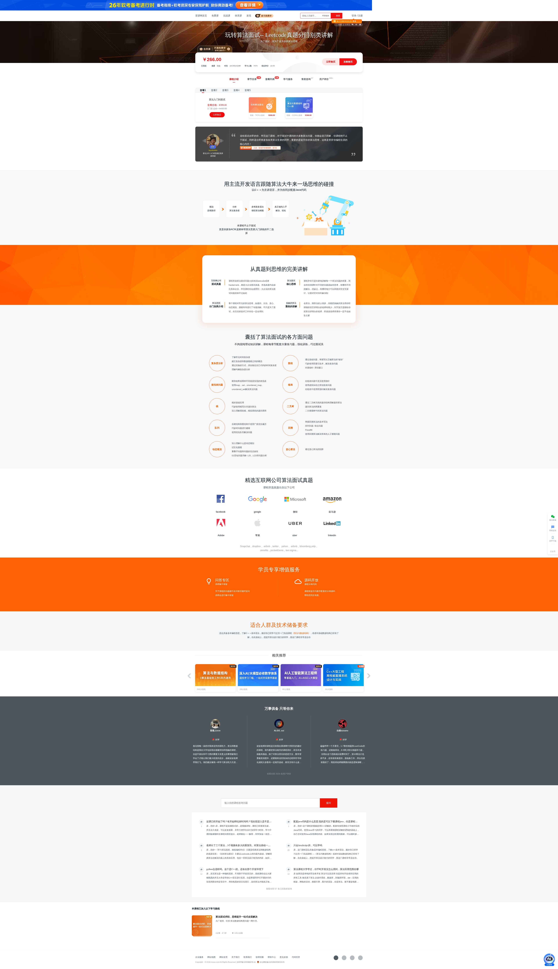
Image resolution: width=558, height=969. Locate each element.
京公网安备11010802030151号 (272, 962)
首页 (197, 25)
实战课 (226, 15)
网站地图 (211, 957)
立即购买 (330, 61)
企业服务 (199, 957)
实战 (202, 25)
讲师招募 (260, 957)
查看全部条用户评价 (279, 774)
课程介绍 (234, 79)
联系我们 (248, 957)
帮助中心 (272, 957)
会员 (265, 15)
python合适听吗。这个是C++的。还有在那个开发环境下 (234, 869)
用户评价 (324, 79)
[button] (368, 675)
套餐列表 (270, 79)
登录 (354, 15)
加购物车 (348, 61)
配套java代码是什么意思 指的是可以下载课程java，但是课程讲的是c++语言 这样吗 (336, 821)
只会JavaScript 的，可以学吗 (308, 845)
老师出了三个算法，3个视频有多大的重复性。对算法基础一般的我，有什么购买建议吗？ (252, 845)
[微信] (344, 957)
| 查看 (354, 21)
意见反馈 (284, 957)
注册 (360, 15)
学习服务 (288, 79)
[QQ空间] (360, 957)
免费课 (215, 15)
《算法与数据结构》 (301, 633)
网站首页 (223, 957)
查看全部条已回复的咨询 (279, 889)
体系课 (238, 15)
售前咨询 (306, 79)
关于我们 (235, 957)
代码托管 (296, 957)
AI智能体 (325, 16)
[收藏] (336, 957)
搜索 (337, 16)
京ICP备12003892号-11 (246, 962)
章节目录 (252, 79)
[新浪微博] (352, 957)
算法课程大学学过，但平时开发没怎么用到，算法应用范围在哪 (326, 869)
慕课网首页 (201, 15)
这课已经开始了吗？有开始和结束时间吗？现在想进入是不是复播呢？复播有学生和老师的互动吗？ (257, 821)
